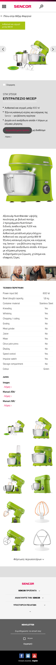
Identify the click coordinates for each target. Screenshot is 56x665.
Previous (3, 49)
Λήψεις (7, 137)
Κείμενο (30, 638)
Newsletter (28, 625)
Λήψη (7, 387)
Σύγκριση (10, 85)
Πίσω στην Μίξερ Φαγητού (17, 16)
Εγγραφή (27, 644)
